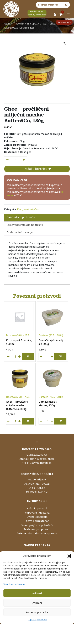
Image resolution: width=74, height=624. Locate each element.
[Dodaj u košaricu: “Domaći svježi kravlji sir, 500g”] (60, 356)
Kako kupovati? (37, 508)
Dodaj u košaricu (36, 168)
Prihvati (37, 593)
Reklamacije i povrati (37, 529)
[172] (8, 421)
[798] (7, 160)
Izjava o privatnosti (38, 619)
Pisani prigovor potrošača (37, 525)
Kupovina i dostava (37, 512)
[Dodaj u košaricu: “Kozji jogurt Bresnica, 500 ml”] (28, 356)
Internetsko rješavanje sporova (37, 533)
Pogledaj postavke (37, 612)
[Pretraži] (66, 5)
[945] (41, 421)
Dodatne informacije (20, 232)
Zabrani (37, 602)
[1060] (41, 356)
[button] (69, 556)
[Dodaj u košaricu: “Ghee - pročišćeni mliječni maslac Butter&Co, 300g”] (28, 421)
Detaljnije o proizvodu (21, 217)
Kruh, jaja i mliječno (36, 24)
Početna (7, 24)
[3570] (8, 356)
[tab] (37, 217)
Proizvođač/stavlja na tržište (25, 224)
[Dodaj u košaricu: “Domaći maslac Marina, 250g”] (60, 421)
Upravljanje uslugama (14, 584)
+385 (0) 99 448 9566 (37, 15)
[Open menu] (68, 14)
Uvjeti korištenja (37, 516)
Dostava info (64, 22)
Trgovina (19, 24)
